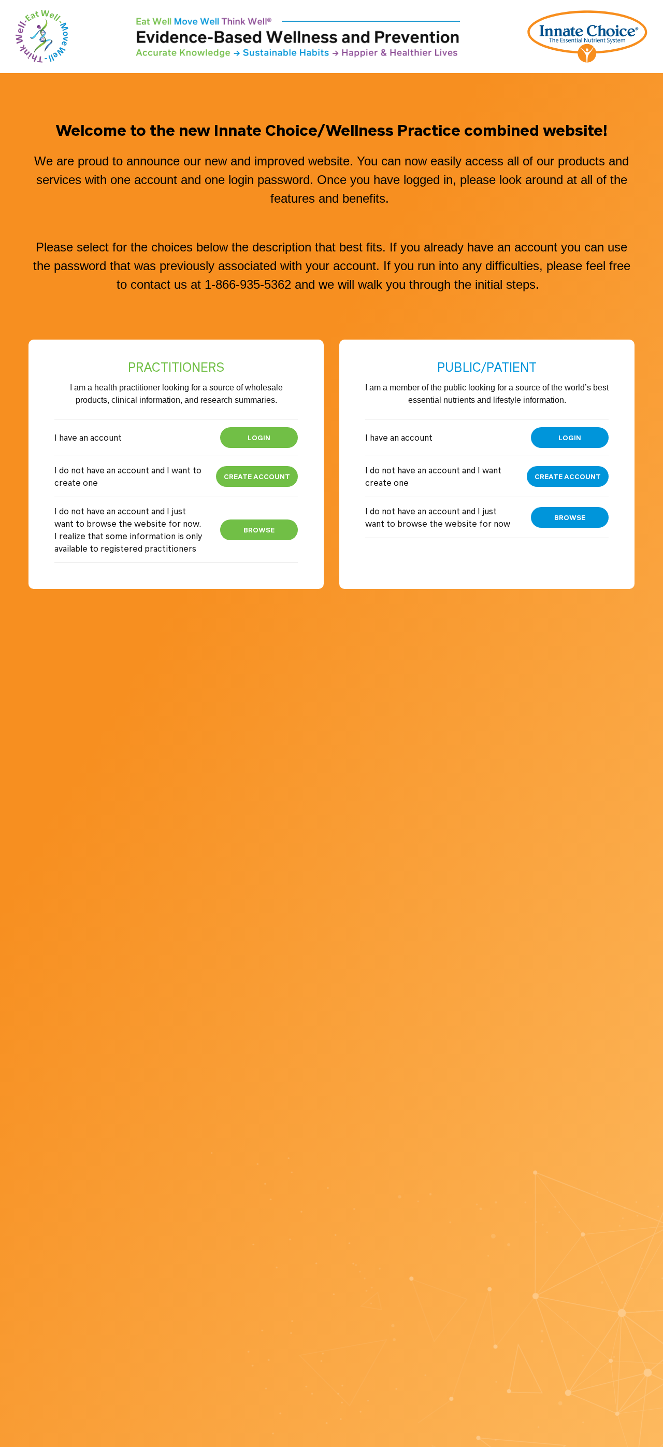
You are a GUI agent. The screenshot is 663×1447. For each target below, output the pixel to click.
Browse (259, 530)
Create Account (257, 476)
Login (259, 437)
